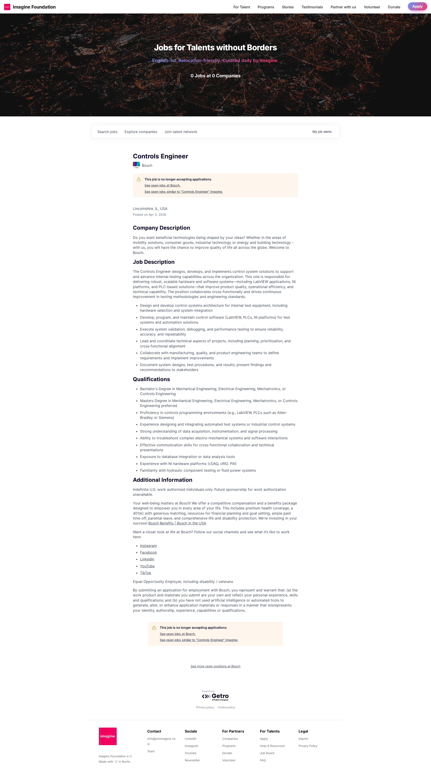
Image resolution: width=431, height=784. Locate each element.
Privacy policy (205, 707)
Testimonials (312, 7)
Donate (394, 7)
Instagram (148, 545)
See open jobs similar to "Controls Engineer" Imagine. (184, 191)
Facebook (148, 552)
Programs (266, 7)
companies (141, 131)
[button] (7, 7)
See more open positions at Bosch (215, 666)
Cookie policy (226, 707)
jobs (107, 131)
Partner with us (343, 7)
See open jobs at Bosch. (162, 185)
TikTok (145, 573)
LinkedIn (147, 559)
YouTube (147, 566)
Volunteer (372, 7)
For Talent (241, 7)
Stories (288, 7)
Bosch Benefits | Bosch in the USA (177, 523)
